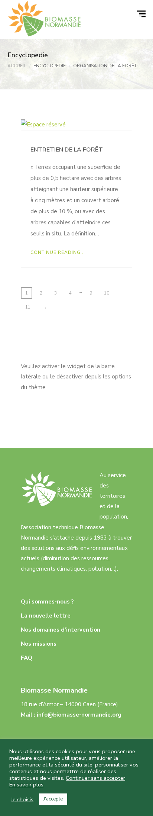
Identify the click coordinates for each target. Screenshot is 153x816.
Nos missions (38, 643)
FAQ (26, 658)
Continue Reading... (57, 252)
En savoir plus (26, 784)
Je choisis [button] (22, 799)
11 (27, 307)
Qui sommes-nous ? (47, 601)
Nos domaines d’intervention (60, 629)
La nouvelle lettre (46, 615)
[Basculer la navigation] (142, 14)
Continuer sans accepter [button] (95, 778)
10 (106, 293)
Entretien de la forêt (66, 150)
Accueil (16, 66)
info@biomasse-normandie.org (79, 714)
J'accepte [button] (53, 799)
